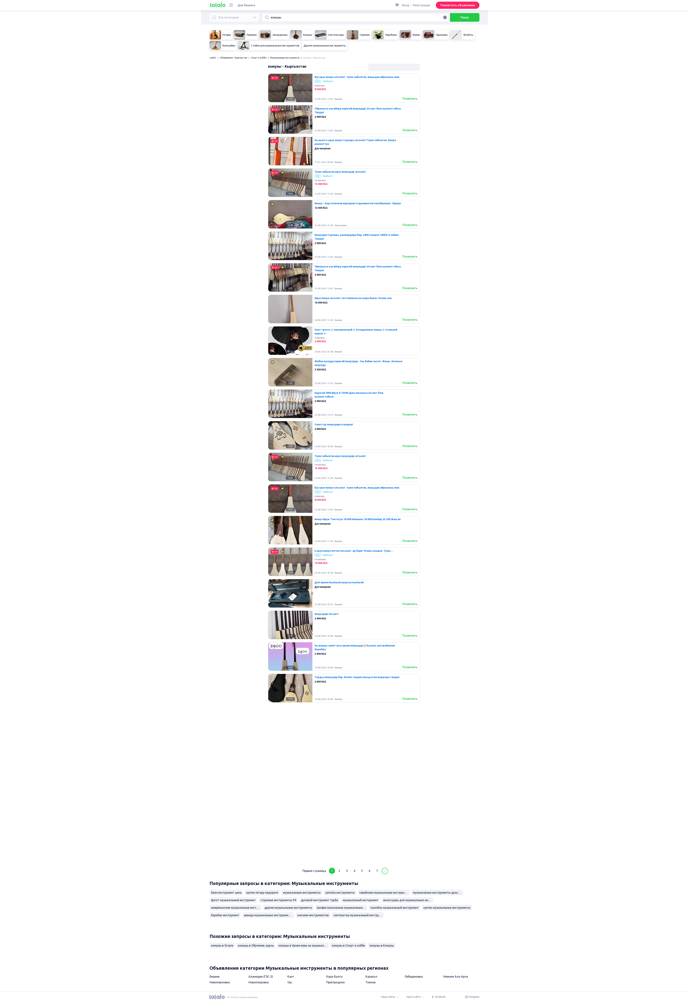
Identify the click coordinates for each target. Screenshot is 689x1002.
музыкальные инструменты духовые (438, 892)
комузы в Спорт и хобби (348, 945)
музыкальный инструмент (360, 900)
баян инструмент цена (226, 892)
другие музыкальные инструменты (288, 907)
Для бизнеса (246, 5)
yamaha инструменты (340, 892)
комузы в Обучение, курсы (256, 945)
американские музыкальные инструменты (236, 907)
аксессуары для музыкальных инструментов (408, 900)
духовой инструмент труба (319, 900)
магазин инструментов (313, 915)
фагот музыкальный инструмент (233, 900)
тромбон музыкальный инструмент (394, 907)
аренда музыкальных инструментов (268, 915)
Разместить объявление (457, 5)
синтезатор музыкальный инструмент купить (358, 915)
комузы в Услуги (222, 945)
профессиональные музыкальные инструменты (342, 907)
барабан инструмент (225, 915)
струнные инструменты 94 (278, 900)
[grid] (344, 468)
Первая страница (314, 870)
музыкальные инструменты (302, 892)
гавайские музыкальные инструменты (384, 892)
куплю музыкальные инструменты (446, 907)
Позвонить (410, 98)
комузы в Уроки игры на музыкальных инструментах (303, 945)
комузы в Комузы (382, 945)
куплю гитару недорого (262, 892)
